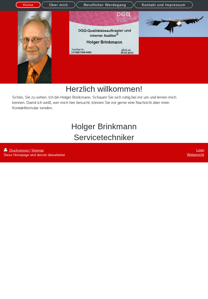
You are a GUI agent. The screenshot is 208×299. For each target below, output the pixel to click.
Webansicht (195, 155)
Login (200, 150)
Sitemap (37, 150)
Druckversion (19, 150)
